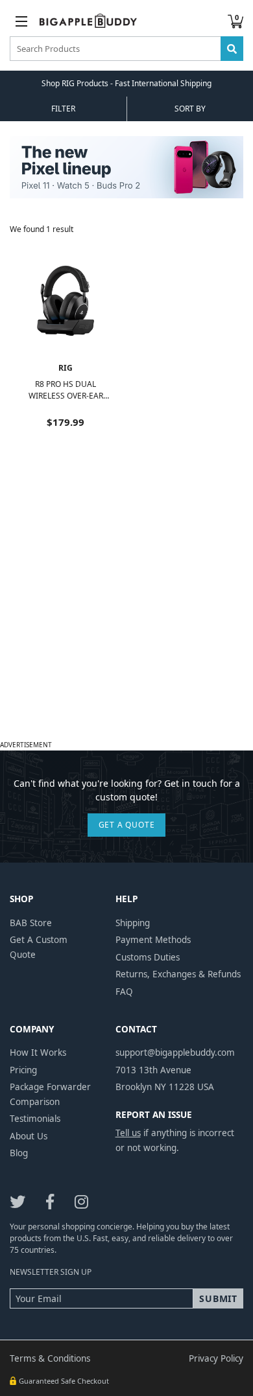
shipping (132, 923)
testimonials (35, 1118)
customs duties (147, 957)
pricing (23, 1070)
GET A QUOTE (127, 824)
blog (19, 1153)
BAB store (31, 923)
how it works (38, 1052)
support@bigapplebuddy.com (175, 1052)
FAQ (124, 991)
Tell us (128, 1133)
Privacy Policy (216, 1358)
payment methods (153, 940)
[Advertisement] (126, 609)
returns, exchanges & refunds (178, 974)
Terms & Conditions (50, 1358)
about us (28, 1136)
